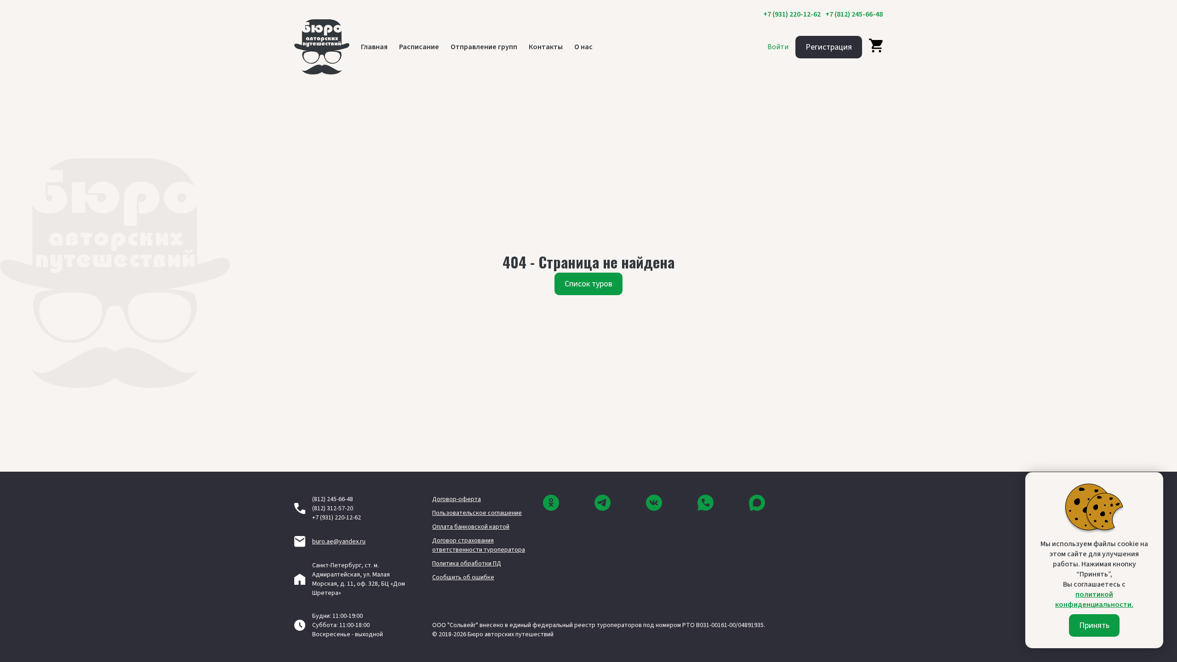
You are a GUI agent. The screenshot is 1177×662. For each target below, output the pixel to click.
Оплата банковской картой (470, 526)
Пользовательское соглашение (477, 513)
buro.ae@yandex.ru (339, 541)
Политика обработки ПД (466, 563)
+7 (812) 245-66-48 (854, 14)
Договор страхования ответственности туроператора (478, 545)
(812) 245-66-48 (332, 499)
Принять (1094, 625)
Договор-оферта (456, 499)
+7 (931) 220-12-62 (792, 14)
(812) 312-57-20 (332, 508)
